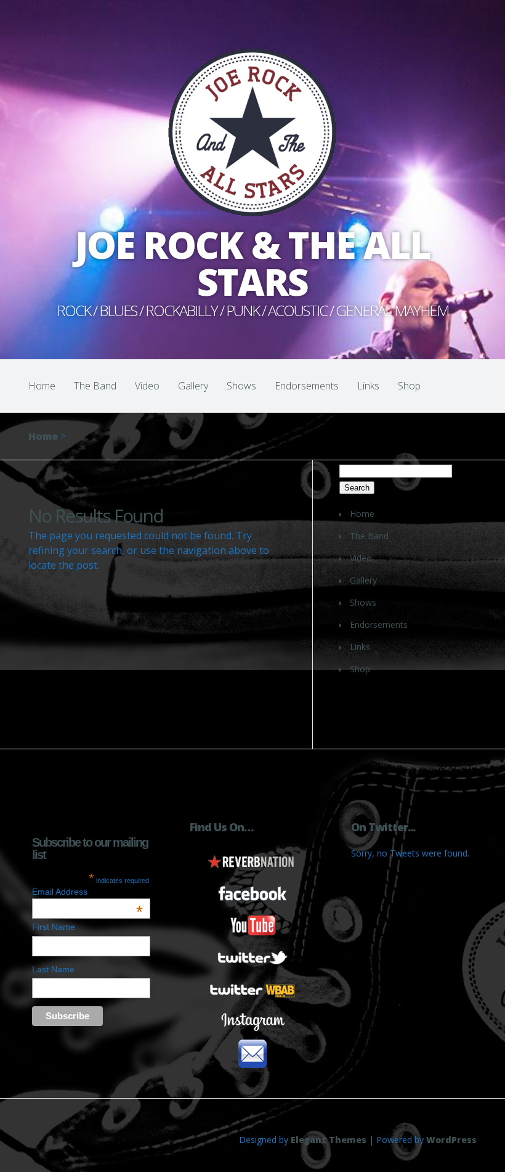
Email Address (87, 892)
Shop (409, 386)
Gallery (193, 386)
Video (147, 386)
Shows (241, 386)
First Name (53, 927)
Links (368, 386)
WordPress (451, 1140)
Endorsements (307, 386)
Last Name (53, 969)
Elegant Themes (328, 1140)
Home (41, 386)
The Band (95, 386)
